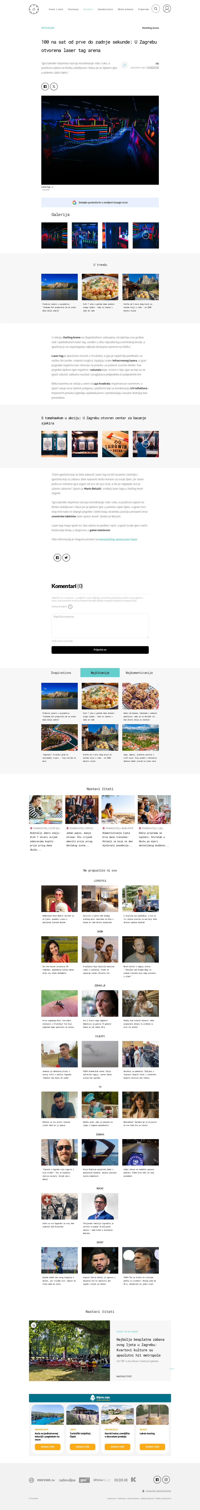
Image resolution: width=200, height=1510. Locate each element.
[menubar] (167, 8)
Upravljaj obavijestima (158, 1491)
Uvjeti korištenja (133, 1499)
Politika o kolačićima (163, 1499)
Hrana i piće (56, 9)
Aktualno (88, 9)
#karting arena (150, 28)
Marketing (121, 1499)
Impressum (111, 1499)
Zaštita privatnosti (147, 1499)
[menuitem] (167, 8)
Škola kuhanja (125, 9)
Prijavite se (100, 649)
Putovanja (73, 9)
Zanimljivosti (105, 9)
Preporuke (143, 9)
